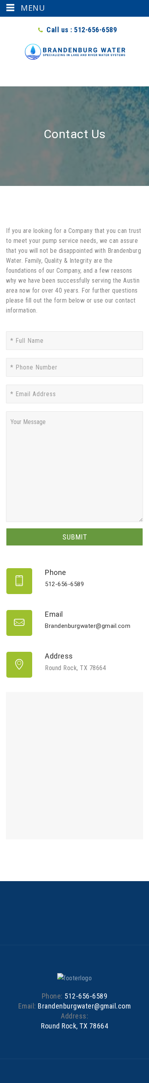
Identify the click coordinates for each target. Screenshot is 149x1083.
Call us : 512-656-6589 (81, 29)
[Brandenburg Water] (74, 51)
